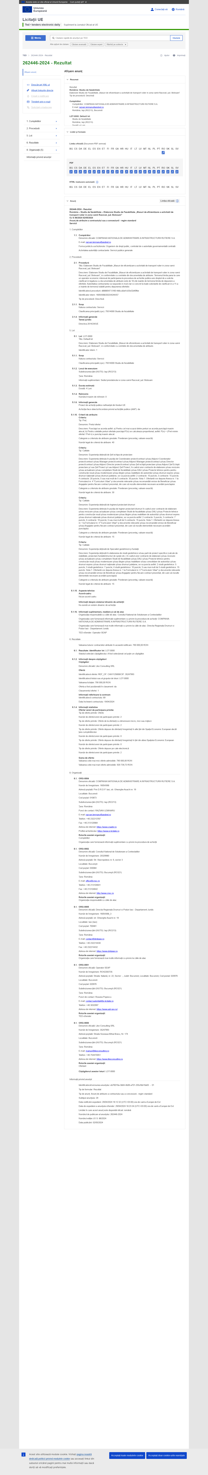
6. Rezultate (33, 142)
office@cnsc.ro (93, 881)
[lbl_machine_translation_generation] (97, 182)
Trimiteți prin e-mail (40, 102)
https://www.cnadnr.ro (107, 827)
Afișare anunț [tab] (30, 72)
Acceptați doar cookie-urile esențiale (166, 1455)
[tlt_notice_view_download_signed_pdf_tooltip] (163, 152)
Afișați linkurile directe (42, 90)
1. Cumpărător (34, 121)
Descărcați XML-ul (40, 85)
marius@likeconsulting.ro (97, 1051)
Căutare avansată (79, 44)
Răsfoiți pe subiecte (115, 44)
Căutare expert (96, 44)
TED (25, 55)
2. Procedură (33, 128)
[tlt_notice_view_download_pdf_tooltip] (71, 171)
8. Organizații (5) (35, 150)
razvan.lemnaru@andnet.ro (91, 107)
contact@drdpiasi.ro (95, 939)
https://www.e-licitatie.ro (108, 831)
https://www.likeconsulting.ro (110, 1059)
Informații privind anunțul (39, 157)
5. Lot (29, 135)
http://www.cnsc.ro (105, 893)
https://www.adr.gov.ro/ (107, 1009)
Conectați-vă (161, 9)
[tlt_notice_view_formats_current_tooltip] (177, 201)
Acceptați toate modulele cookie (127, 1455)
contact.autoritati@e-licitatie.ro (99, 1001)
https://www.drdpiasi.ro (107, 951)
